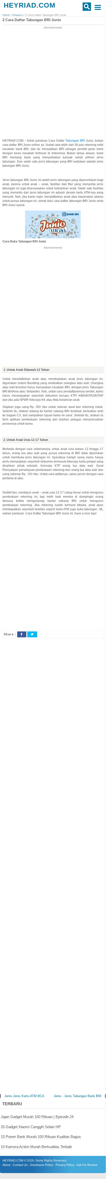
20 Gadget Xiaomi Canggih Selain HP (31, 1127)
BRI (83, 140)
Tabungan (72, 140)
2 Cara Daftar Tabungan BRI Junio (31, 20)
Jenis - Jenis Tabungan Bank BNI (77, 1096)
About (6, 1165)
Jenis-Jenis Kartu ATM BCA (24, 1096)
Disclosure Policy (41, 1165)
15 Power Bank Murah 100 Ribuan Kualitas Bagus (41, 1136)
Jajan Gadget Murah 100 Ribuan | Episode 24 (37, 1117)
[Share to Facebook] (21, 634)
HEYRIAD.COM (29, 5)
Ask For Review (86, 1165)
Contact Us (20, 1165)
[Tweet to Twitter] (32, 634)
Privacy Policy (65, 1165)
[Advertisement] (53, 83)
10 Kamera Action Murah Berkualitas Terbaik (36, 1147)
